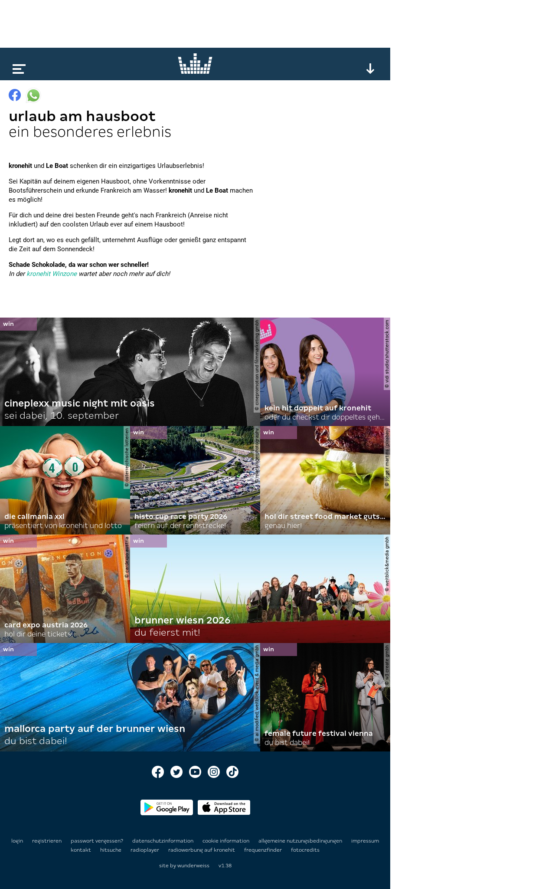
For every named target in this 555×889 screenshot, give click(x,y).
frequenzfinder (263, 850)
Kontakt (81, 850)
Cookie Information (226, 841)
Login (17, 841)
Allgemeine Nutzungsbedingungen (300, 841)
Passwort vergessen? (97, 841)
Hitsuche (111, 850)
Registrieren (47, 841)
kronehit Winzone (51, 274)
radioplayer (145, 850)
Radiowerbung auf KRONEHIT (202, 850)
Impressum (365, 841)
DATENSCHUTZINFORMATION (163, 841)
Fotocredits (305, 850)
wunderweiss (193, 866)
